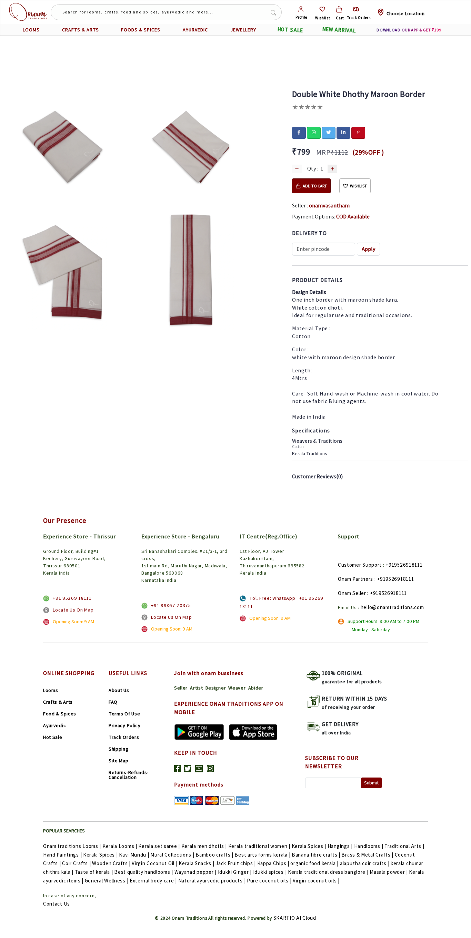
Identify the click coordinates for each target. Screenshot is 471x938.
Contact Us (56, 903)
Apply (368, 249)
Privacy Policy (125, 725)
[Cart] (339, 9)
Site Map (119, 760)
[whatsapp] (313, 132)
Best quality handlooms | (143, 872)
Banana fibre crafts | (316, 854)
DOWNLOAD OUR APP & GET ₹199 (409, 29)
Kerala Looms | (119, 846)
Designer (216, 688)
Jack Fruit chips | (236, 863)
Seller (181, 688)
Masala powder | (389, 872)
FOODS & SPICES (140, 30)
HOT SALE (290, 29)
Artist (196, 688)
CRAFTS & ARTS (80, 30)
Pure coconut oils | (269, 880)
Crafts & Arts (58, 702)
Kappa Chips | (273, 863)
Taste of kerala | (94, 872)
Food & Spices (59, 713)
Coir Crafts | (76, 863)
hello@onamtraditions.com (392, 607)
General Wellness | (107, 880)
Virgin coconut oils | (316, 880)
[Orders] (356, 9)
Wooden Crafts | (111, 863)
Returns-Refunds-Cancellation (129, 775)
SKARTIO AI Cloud (294, 918)
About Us (119, 690)
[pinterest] (358, 132)
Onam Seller (352, 593)
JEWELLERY (243, 30)
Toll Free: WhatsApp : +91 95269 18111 (281, 602)
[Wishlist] (322, 9)
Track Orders (124, 737)
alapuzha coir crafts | (364, 863)
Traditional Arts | (404, 846)
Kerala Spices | (309, 846)
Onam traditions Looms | (72, 846)
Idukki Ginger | (235, 872)
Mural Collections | (172, 854)
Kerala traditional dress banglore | (328, 872)
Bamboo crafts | (214, 854)
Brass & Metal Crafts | (367, 854)
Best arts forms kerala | (262, 854)
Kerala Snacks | (196, 863)
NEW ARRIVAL (339, 30)
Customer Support (360, 564)
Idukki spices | (270, 872)
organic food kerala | (314, 863)
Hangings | (340, 846)
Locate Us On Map (73, 610)
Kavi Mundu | (134, 854)
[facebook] (299, 132)
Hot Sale (52, 737)
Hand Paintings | (62, 854)
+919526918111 (403, 564)
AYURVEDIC (195, 30)
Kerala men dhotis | (204, 846)
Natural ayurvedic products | (212, 880)
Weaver (236, 688)
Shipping (119, 748)
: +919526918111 (394, 579)
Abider (255, 688)
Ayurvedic (54, 725)
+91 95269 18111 (72, 598)
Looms (50, 690)
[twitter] (328, 132)
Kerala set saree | (159, 846)
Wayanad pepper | (195, 872)
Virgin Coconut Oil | (154, 863)
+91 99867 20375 (171, 605)
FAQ (113, 702)
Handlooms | (368, 846)
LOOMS (31, 30)
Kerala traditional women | (259, 846)
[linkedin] (343, 132)
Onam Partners (355, 579)
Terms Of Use (124, 713)
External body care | (153, 880)
